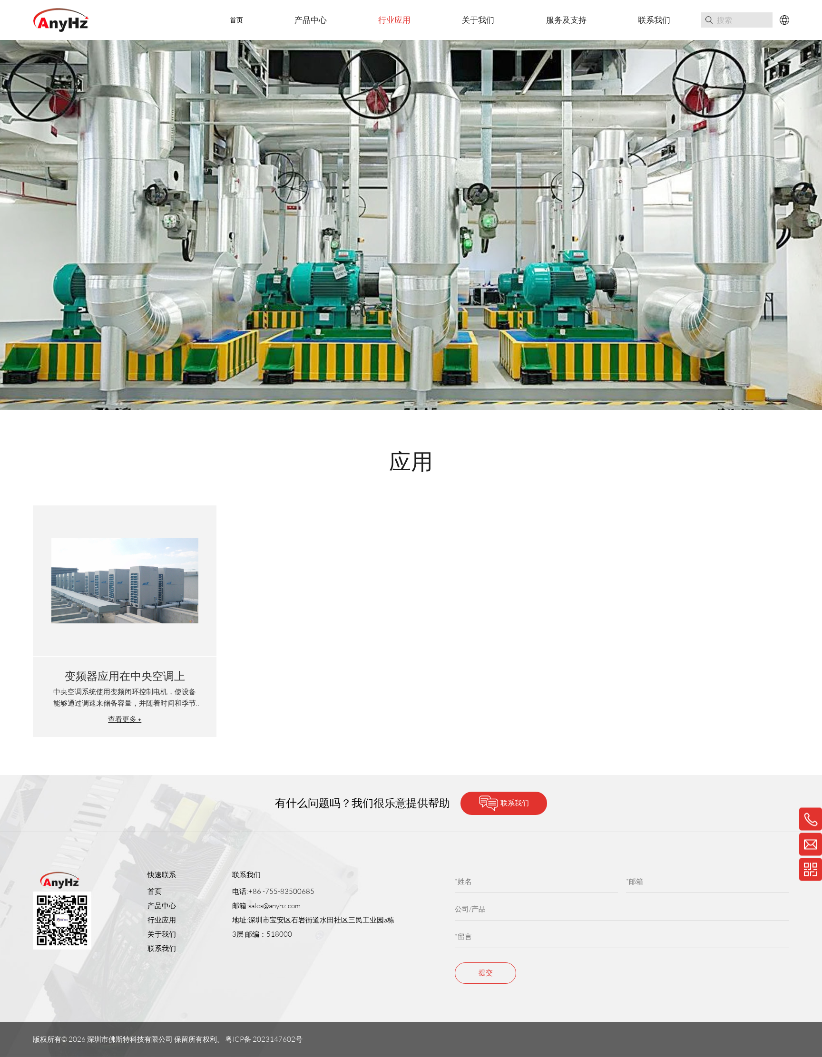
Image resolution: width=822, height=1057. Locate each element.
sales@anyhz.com (274, 905)
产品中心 (310, 20)
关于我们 (478, 20)
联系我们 (654, 20)
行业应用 (394, 20)
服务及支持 (566, 20)
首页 (236, 20)
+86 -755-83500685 (281, 891)
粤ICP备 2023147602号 (264, 1039)
